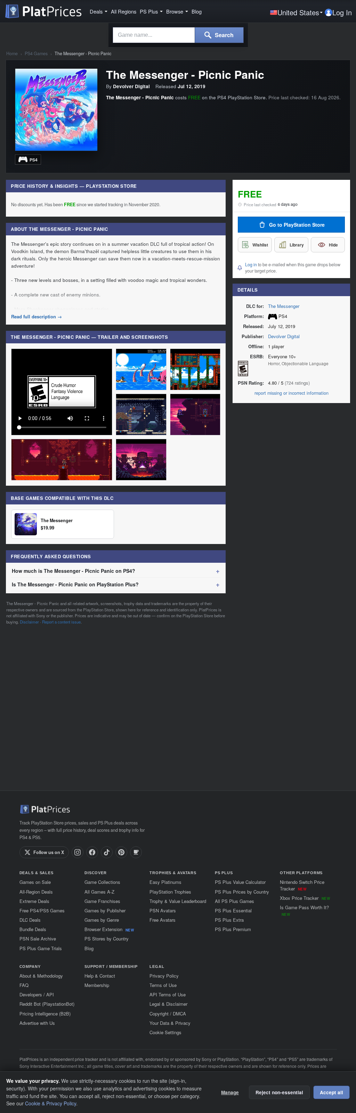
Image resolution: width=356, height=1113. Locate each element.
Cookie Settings (165, 1032)
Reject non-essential (279, 1092)
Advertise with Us (37, 1023)
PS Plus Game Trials (40, 948)
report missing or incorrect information (291, 393)
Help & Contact (99, 975)
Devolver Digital (284, 336)
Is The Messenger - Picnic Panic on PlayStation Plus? (75, 584)
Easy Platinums (165, 882)
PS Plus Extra (229, 920)
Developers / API (36, 994)
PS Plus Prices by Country (242, 891)
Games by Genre (101, 920)
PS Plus (149, 11)
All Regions (123, 11)
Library (297, 245)
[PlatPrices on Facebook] (92, 852)
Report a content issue (61, 622)
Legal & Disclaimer (168, 1004)
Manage (230, 1092)
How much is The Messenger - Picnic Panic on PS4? (73, 570)
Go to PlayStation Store (297, 224)
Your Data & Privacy (170, 1023)
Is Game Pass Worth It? (304, 910)
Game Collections (102, 882)
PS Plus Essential (233, 910)
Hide (333, 245)
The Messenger (283, 306)
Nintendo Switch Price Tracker (302, 885)
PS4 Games (36, 53)
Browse (174, 11)
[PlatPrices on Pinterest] (121, 852)
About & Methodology (41, 975)
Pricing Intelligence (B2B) (45, 1013)
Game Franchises (102, 901)
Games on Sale (35, 882)
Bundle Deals (32, 929)
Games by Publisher (105, 910)
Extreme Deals (34, 901)
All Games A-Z (99, 891)
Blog (197, 11)
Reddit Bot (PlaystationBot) (46, 1004)
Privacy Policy (164, 975)
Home (12, 53)
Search (223, 35)
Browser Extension (109, 929)
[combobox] (154, 35)
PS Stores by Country (106, 938)
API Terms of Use (167, 994)
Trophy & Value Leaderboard (177, 901)
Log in (251, 264)
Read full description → (36, 316)
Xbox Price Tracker (305, 898)
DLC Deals (30, 920)
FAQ (24, 985)
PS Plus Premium (233, 929)
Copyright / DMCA (167, 1013)
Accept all (331, 1092)
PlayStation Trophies (170, 891)
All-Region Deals (36, 891)
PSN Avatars (162, 910)
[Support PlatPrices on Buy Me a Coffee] (136, 852)
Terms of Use (163, 985)
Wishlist (260, 245)
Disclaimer (29, 622)
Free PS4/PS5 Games (42, 910)
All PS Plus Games (234, 901)
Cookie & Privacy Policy (50, 1103)
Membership (96, 985)
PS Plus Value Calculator (240, 882)
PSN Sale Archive (37, 938)
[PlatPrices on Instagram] (77, 852)
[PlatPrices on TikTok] (107, 852)
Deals (96, 11)
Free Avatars (162, 920)
